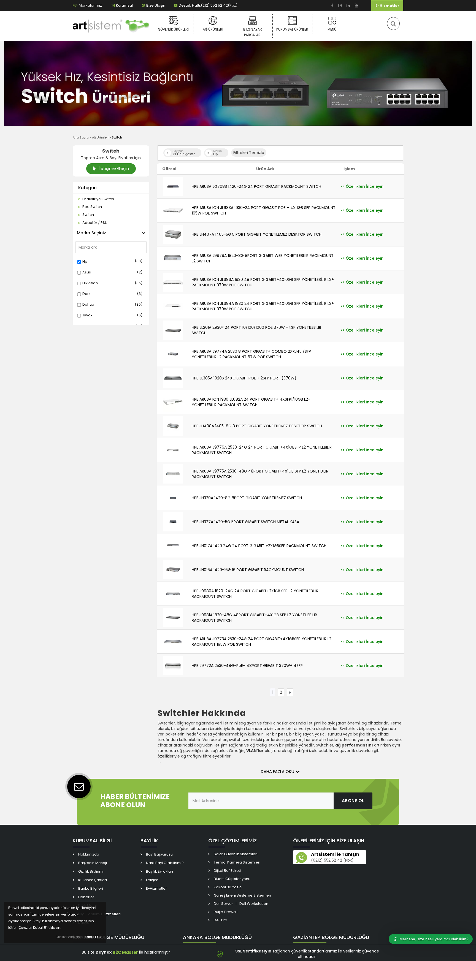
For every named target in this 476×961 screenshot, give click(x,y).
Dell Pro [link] (220, 920)
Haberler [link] (86, 897)
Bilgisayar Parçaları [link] (252, 32)
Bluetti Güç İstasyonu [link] (232, 878)
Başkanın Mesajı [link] (92, 862)
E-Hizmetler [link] (387, 5)
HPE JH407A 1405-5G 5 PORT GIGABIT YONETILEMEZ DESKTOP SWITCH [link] (256, 234)
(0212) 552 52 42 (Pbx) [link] (332, 860)
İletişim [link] (152, 880)
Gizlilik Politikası (68, 937)
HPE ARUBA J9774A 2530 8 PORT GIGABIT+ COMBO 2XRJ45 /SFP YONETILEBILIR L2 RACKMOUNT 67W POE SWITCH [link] (251, 354)
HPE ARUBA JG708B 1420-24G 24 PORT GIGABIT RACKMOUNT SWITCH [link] (256, 186)
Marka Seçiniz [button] (91, 233)
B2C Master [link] (125, 952)
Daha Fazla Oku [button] (277, 771)
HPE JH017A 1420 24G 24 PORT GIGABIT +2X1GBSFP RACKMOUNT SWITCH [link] (259, 546)
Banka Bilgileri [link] (90, 888)
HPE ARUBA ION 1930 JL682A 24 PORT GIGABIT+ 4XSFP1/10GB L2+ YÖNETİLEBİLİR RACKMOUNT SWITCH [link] (251, 402)
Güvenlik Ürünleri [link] (173, 29)
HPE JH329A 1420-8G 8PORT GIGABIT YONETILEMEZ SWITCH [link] (247, 498)
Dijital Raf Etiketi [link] (227, 870)
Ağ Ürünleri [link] (213, 29)
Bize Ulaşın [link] (155, 5)
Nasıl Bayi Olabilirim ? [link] (165, 862)
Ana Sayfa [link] (81, 137)
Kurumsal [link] (124, 5)
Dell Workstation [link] (253, 903)
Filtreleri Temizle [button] (248, 152)
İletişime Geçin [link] (113, 168)
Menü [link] (332, 29)
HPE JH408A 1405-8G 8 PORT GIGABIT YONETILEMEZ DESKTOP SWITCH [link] (257, 426)
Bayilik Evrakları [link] (159, 871)
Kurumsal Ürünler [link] (292, 29)
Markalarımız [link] (90, 5)
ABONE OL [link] (353, 800)
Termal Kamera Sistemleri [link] (237, 862)
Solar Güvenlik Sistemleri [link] (236, 854)
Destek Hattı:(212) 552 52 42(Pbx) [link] (208, 5)
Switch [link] (117, 137)
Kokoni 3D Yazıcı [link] (228, 887)
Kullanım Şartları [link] (92, 880)
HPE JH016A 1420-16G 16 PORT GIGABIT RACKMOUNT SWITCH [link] (248, 569)
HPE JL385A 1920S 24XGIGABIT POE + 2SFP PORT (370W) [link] (244, 378)
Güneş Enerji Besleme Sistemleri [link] (242, 895)
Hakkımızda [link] (88, 854)
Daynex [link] (104, 952)
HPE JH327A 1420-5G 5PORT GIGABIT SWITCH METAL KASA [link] (245, 522)
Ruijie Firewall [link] (225, 911)
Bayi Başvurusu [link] (159, 854)
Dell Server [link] (223, 903)
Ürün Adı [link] (265, 169)
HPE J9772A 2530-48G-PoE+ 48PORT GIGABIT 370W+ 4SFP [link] (247, 665)
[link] (332, 5)
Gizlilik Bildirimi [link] (91, 871)
